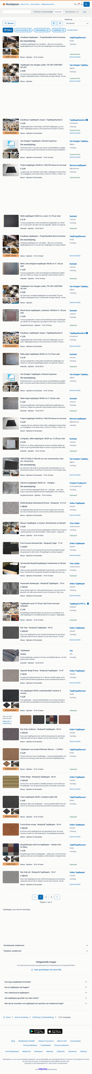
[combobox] (16, 12)
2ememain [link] (72, 1051)
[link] (10, 4)
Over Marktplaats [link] (12, 1051)
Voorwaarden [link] (35, 4)
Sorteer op (68, 19)
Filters (9, 30)
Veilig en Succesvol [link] (46, 1041)
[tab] (54, 23)
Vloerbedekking (40, 30)
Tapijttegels (57, 30)
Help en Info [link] (62, 1041)
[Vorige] (35, 897)
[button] (78, 4)
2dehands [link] (61, 1051)
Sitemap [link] (83, 1051)
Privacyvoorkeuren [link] (61, 1045)
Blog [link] (13, 1041)
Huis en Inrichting (22, 30)
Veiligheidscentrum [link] (47, 4)
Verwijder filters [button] (72, 30)
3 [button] (51, 897)
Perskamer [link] (38, 1051)
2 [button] (46, 897)
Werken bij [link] (26, 1051)
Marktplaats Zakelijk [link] (27, 1041)
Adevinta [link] (49, 1051)
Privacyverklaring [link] (30, 1045)
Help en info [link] (25, 4)
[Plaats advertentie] (86, 4)
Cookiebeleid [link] (46, 1045)
